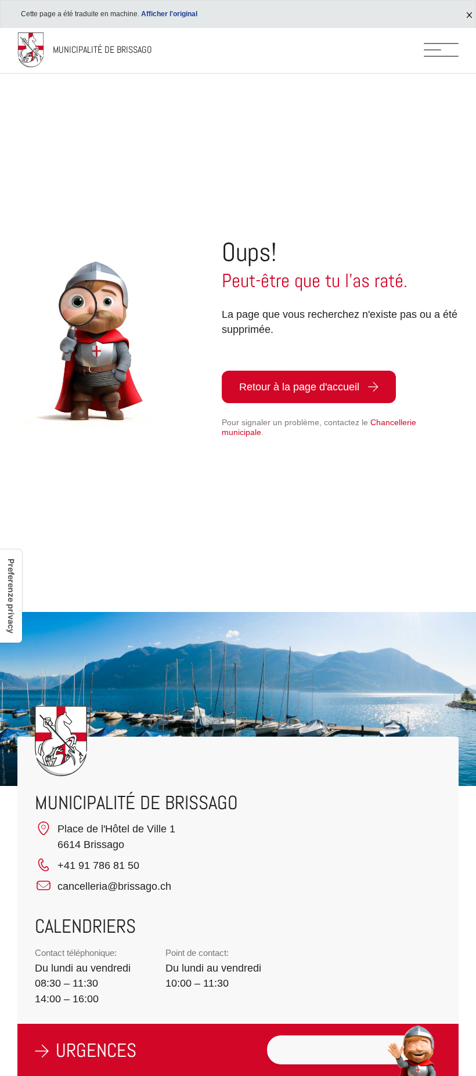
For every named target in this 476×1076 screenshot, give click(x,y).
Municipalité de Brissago (102, 50)
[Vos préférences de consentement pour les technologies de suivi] (11, 596)
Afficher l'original (169, 14)
